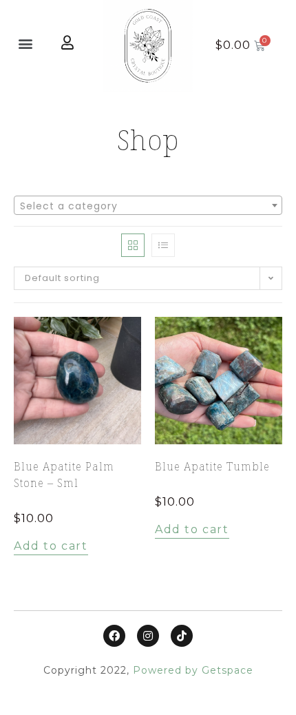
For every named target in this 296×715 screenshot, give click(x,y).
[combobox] (148, 205)
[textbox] (148, 206)
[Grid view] (133, 245)
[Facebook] (114, 636)
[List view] (163, 245)
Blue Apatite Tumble (212, 466)
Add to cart (51, 545)
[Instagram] (148, 636)
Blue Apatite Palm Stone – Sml (64, 474)
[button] (25, 43)
